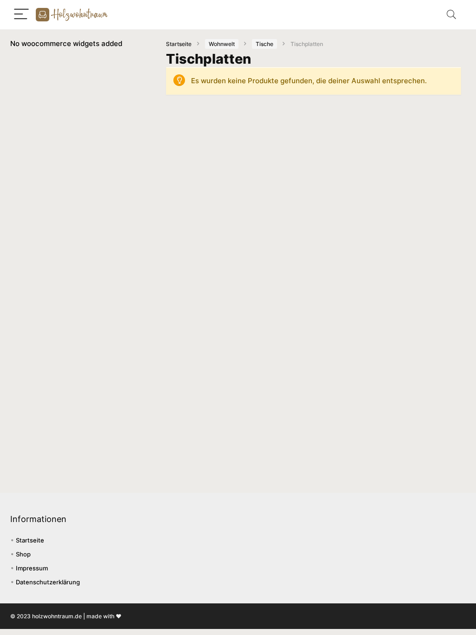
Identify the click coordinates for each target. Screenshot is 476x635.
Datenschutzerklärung (48, 582)
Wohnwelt (222, 43)
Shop (23, 554)
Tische (264, 43)
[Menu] (21, 14)
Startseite (179, 43)
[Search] (451, 14)
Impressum (32, 568)
